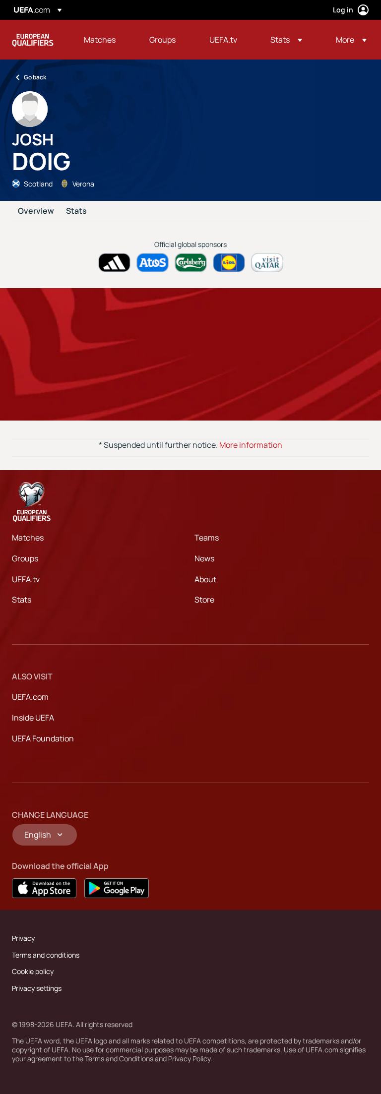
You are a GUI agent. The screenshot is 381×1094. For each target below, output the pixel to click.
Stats (76, 211)
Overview (36, 211)
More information (250, 444)
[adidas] (114, 262)
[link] (99, 39)
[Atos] (152, 262)
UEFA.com (30, 696)
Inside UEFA (33, 717)
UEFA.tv (26, 579)
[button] (286, 39)
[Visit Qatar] (267, 262)
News (204, 558)
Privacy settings (37, 988)
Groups (25, 558)
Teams (206, 537)
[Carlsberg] (191, 262)
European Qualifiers (33, 39)
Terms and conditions (45, 955)
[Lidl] (229, 262)
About (205, 579)
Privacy (23, 938)
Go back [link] (35, 77)
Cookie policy (33, 971)
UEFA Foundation (43, 738)
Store (204, 599)
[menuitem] (104, 39)
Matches (28, 537)
